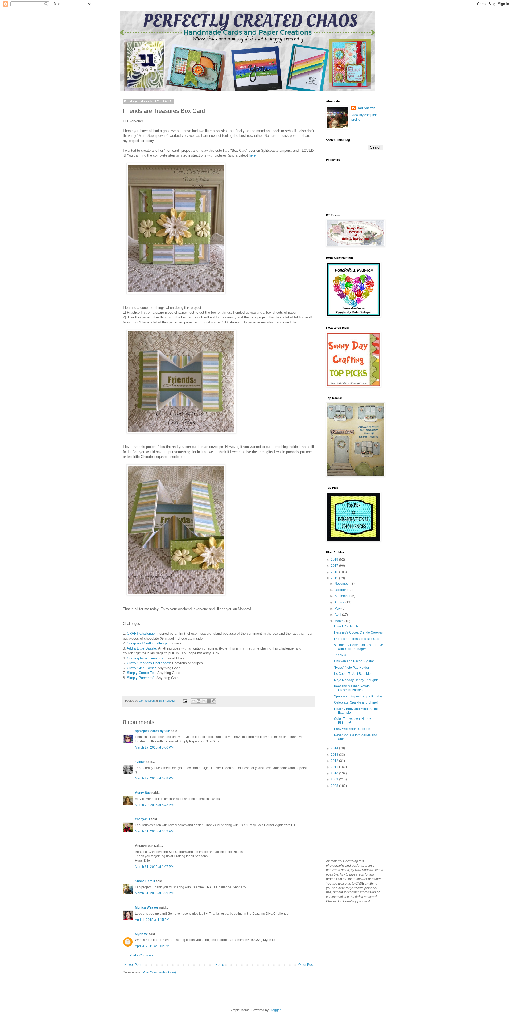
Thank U (340, 655)
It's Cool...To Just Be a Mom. (354, 674)
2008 (335, 786)
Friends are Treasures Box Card (357, 639)
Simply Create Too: (142, 673)
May (338, 608)
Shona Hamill (145, 881)
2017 (335, 566)
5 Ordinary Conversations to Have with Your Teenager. (358, 647)
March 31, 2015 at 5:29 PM (154, 893)
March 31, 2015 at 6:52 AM (154, 831)
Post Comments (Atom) (159, 972)
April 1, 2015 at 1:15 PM (152, 920)
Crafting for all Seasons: (146, 658)
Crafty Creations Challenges (148, 663)
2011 (335, 767)
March (339, 621)
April (338, 615)
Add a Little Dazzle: (142, 648)
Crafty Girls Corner (141, 668)
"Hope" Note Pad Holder (351, 667)
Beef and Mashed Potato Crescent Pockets (352, 688)
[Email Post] (184, 700)
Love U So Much (346, 626)
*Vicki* (140, 762)
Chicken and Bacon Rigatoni (355, 661)
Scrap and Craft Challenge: (147, 643)
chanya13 (142, 819)
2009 (335, 779)
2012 (335, 761)
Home (219, 965)
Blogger (275, 1010)
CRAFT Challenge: (141, 633)
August (340, 602)
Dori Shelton (366, 108)
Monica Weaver (146, 907)
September (343, 596)
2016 (335, 572)
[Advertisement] (352, 823)
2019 (335, 559)
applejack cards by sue (152, 731)
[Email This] (193, 701)
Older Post (306, 965)
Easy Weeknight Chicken (352, 729)
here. (253, 155)
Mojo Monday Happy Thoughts (356, 680)
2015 (335, 578)
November (343, 583)
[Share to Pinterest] (213, 701)
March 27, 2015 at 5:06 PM (154, 747)
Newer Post (132, 965)
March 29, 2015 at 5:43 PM (154, 805)
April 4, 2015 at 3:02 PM (152, 946)
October (341, 590)
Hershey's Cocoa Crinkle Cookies (358, 632)
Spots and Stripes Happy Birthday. (358, 696)
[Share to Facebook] (208, 701)
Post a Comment (142, 955)
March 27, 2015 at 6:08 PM (154, 778)
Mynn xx (141, 934)
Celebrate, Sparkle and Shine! (356, 702)
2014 (335, 748)
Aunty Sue (143, 793)
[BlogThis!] (198, 701)
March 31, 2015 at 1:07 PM (154, 867)
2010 (335, 773)
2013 (335, 755)
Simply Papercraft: (141, 678)
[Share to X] (203, 701)
